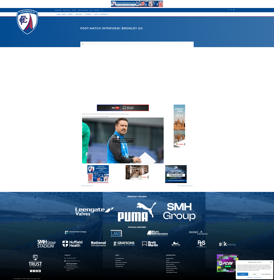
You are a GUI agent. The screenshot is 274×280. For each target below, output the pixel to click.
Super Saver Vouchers (83, 10)
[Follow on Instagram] (234, 10)
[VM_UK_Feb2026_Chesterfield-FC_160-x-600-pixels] (179, 147)
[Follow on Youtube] (40, 271)
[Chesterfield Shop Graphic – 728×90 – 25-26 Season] (137, 6)
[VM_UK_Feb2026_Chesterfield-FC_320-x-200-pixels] (137, 179)
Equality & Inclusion (171, 266)
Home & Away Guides (171, 268)
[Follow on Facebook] (229, 10)
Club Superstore (119, 258)
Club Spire (118, 260)
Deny (254, 274)
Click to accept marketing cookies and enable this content (122, 140)
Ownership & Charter (171, 272)
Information (96, 10)
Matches (79, 14)
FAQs (91, 10)
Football (88, 14)
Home (58, 14)
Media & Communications (173, 262)
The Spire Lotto (66, 10)
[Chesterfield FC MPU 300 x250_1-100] (176, 182)
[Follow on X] (231, 10)
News (64, 14)
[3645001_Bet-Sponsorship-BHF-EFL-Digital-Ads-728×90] (123, 110)
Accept (243, 274)
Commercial (104, 14)
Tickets (70, 14)
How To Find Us (170, 264)
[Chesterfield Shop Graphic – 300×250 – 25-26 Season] (98, 182)
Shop (96, 14)
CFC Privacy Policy (257, 277)
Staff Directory (170, 270)
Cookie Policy (250, 277)
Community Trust (119, 264)
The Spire (74, 10)
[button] (271, 262)
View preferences (266, 274)
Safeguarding (58, 10)
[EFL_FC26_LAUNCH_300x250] (227, 271)
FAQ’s (167, 260)
